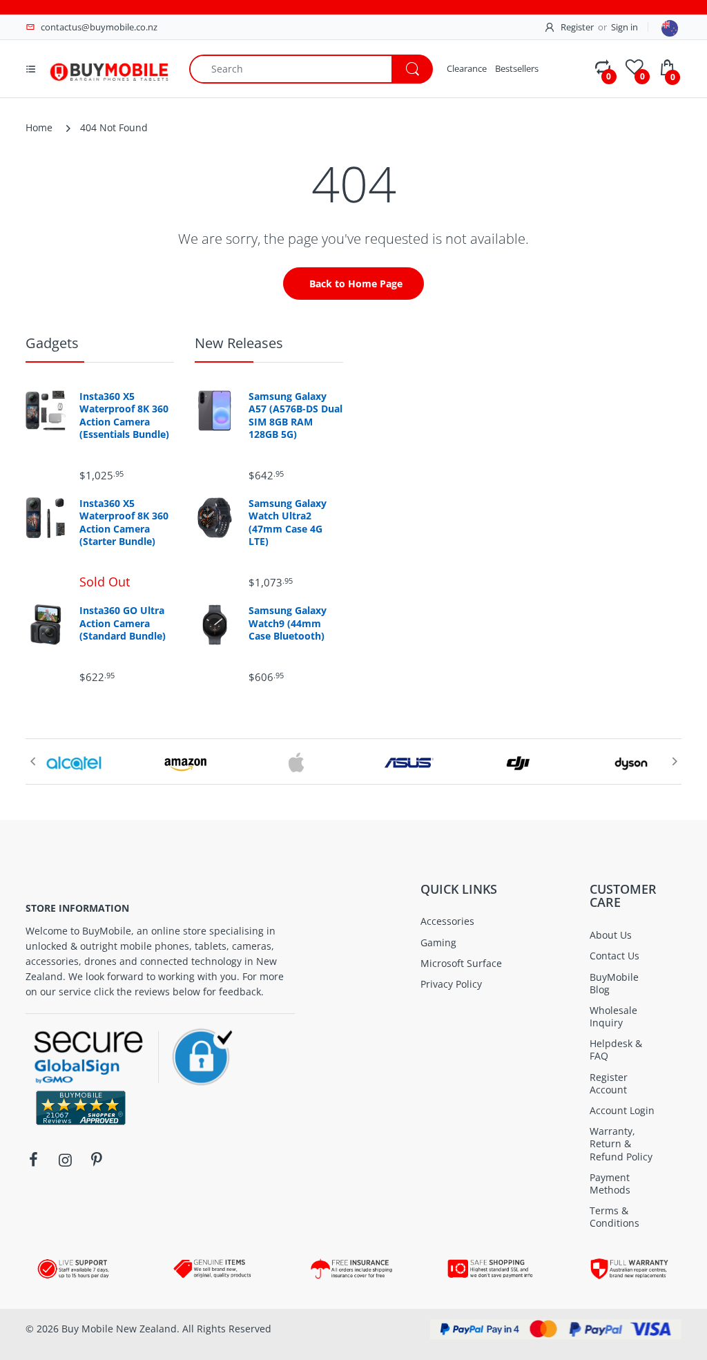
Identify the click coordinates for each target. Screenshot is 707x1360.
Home (39, 127)
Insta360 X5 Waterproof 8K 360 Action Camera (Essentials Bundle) (124, 415)
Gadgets (52, 343)
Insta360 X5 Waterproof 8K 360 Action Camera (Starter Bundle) (123, 522)
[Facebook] (33, 1160)
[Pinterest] (96, 1160)
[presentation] (32, 761)
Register (577, 27)
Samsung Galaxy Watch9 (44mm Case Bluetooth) (288, 623)
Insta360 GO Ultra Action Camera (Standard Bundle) (122, 623)
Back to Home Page (356, 283)
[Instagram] (64, 1160)
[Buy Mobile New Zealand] (108, 67)
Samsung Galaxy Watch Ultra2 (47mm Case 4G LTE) (288, 522)
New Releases (239, 343)
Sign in (624, 27)
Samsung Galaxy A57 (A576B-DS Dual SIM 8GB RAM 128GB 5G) (295, 415)
